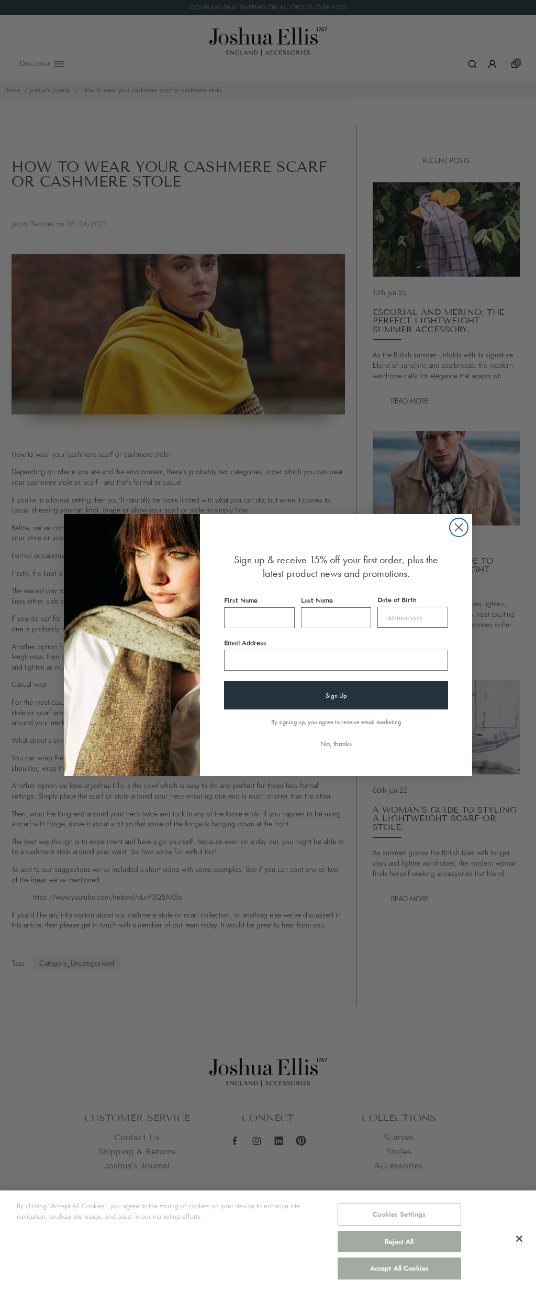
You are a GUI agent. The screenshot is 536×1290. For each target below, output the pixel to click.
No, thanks (336, 743)
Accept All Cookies (399, 1268)
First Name (241, 600)
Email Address (245, 643)
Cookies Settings (399, 1214)
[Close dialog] (459, 527)
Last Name (317, 600)
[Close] (519, 1238)
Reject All (399, 1242)
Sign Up (336, 695)
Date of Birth (397, 600)
